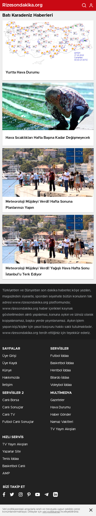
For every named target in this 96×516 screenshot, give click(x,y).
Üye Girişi (9, 356)
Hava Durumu (60, 407)
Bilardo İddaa (59, 377)
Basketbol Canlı (13, 466)
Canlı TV (8, 414)
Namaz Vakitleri (61, 422)
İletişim (7, 385)
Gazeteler (57, 400)
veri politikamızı (51, 511)
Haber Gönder (60, 414)
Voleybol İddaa (61, 385)
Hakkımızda (10, 377)
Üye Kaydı (9, 363)
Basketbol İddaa (62, 363)
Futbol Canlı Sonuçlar (18, 422)
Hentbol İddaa (60, 370)
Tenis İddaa (10, 459)
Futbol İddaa (59, 356)
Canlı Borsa (10, 400)
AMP (6, 473)
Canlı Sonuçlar (12, 407)
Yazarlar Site (11, 451)
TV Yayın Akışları (63, 429)
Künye (7, 370)
